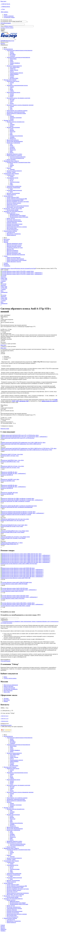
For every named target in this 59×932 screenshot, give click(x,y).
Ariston (11, 51)
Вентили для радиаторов (13, 193)
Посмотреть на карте (6, 725)
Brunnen (12, 130)
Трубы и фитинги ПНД (13, 197)
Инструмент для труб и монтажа (15, 207)
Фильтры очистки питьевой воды (15, 121)
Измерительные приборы (10, 231)
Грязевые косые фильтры (16, 135)
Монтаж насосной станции (14, 246)
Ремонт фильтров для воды (14, 261)
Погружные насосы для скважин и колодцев (18, 98)
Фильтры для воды (9, 120)
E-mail (2, 24)
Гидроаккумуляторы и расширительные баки (18, 162)
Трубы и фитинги (8, 196)
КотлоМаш (13, 54)
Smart (11, 189)
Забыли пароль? (8, 26)
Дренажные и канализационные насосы (17, 85)
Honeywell (12, 131)
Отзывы (6, 263)
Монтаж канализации (12, 251)
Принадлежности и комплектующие (16, 113)
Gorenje (12, 77)
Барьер (11, 126)
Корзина (3, 43)
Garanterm (12, 56)
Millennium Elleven (14, 214)
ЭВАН (11, 64)
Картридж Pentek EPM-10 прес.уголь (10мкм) (12, 532)
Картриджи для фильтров (13, 142)
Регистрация (7, 23)
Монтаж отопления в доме (14, 253)
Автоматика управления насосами (16, 112)
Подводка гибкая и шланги (14, 203)
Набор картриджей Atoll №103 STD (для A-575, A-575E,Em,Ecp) (17, 438)
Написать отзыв (5, 428)
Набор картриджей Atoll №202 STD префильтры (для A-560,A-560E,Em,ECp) (21, 444)
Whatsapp (7, 661)
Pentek (11, 145)
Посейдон (12, 148)
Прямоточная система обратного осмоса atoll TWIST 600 (15, 578)
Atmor (11, 60)
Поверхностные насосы (13, 81)
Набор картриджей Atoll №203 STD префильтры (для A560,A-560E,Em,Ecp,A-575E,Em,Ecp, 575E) (26, 449)
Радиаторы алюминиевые (13, 187)
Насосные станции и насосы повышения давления (20, 105)
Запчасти (9, 114)
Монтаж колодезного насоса (14, 244)
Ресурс (11, 180)
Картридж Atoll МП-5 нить (8, 480)
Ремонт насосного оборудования (15, 258)
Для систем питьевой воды (17, 158)
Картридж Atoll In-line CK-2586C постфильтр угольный (15, 501)
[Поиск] (15, 39)
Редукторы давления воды (14, 219)
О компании (7, 265)
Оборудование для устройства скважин (17, 110)
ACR (11, 88)
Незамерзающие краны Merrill (18, 215)
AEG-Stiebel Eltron (14, 67)
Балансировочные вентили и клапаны (17, 226)
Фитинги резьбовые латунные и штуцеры (18, 201)
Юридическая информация (11, 685)
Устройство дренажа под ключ (15, 247)
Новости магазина (8, 686)
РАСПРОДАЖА (14, 78)
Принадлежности (11, 194)
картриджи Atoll (23, 401)
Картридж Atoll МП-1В (7, 474)
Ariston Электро (14, 70)
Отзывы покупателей (9, 687)
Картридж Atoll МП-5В (7, 488)
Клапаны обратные (12, 222)
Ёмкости (9, 168)
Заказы (5, 14)
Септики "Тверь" (11, 172)
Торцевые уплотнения (16, 117)
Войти (2, 23)
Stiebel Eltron (13, 58)
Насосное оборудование (10, 79)
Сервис (6, 256)
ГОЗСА (12, 71)
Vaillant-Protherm (14, 74)
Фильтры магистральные (13, 127)
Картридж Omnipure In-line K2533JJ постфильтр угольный (16, 514)
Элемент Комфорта (15, 63)
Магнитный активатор (13, 140)
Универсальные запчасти (16, 72)
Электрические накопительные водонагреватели (19, 50)
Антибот (3, 29)
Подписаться (4, 619)
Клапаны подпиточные (13, 225)
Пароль (2, 26)
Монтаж (6, 242)
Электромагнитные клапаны (14, 221)
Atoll (11, 123)
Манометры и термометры (14, 233)
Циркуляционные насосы (13, 92)
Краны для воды (11, 212)
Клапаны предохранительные (14, 224)
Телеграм (3, 661)
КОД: (2, 315)
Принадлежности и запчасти (14, 155)
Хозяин (12, 95)
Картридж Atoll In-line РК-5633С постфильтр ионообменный (16, 507)
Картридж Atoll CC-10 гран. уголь (10, 455)
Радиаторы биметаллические (14, 190)
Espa (11, 84)
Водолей (12, 99)
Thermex (12, 53)
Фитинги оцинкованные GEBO (15, 200)
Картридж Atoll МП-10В (7, 494)
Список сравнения (8, 16)
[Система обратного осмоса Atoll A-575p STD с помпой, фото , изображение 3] (21, 274)
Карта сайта (7, 692)
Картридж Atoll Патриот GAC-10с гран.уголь (13, 520)
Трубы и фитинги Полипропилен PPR (17, 198)
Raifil (11, 134)
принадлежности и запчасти (49, 401)
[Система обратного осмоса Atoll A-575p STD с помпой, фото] (17, 271)
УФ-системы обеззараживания (15, 141)
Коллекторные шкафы (12, 210)
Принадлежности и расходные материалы (18, 205)
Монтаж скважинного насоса (14, 243)
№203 (17, 401)
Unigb (11, 163)
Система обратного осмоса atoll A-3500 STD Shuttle (14, 583)
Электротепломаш (14, 182)
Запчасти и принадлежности (14, 65)
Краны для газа (11, 218)
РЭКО (11, 184)
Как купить (7, 239)
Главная (3, 268)
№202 (13, 401)
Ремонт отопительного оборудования (16, 260)
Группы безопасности (12, 229)
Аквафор (12, 124)
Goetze (11, 128)
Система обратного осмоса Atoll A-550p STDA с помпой (15, 605)
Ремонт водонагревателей (13, 257)
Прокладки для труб (12, 204)
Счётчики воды (11, 232)
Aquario (12, 82)
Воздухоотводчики (12, 228)
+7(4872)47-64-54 (5, 4)
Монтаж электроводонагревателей (16, 254)
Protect (11, 96)
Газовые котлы (11, 175)
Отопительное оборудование (11, 173)
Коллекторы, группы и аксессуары (13, 208)
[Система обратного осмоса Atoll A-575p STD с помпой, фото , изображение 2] (21, 272)
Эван (11, 183)
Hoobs (11, 89)
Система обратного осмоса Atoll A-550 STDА (12, 598)
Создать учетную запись (7, 27)
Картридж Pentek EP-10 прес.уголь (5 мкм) (12, 526)
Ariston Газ (12, 68)
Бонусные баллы (8, 690)
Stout (11, 166)
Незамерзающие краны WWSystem (19, 217)
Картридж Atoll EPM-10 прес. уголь (10, 461)
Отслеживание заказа (6, 21)
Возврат (6, 701)
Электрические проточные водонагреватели (18, 57)
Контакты (6, 264)
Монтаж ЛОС (10, 249)
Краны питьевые (11, 159)
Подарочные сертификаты (11, 689)
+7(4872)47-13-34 (4, 718)
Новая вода (13, 138)
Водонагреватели (8, 49)
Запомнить (5, 32)
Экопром (12, 169)
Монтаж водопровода (12, 250)
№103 (55, 399)
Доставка (6, 240)
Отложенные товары (9, 17)
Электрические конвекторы (14, 186)
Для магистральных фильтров (17, 156)
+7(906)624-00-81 (5, 6)
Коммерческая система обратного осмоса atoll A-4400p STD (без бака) (19, 563)
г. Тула (3, 9)
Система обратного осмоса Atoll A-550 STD (12, 591)
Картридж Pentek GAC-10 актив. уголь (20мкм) (13, 538)
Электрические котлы (12, 177)
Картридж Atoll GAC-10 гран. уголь (10, 467)
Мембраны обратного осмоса (14, 154)
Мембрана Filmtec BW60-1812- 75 (9, 544)
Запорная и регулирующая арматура (13, 211)
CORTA (12, 91)
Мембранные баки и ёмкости (11, 161)
